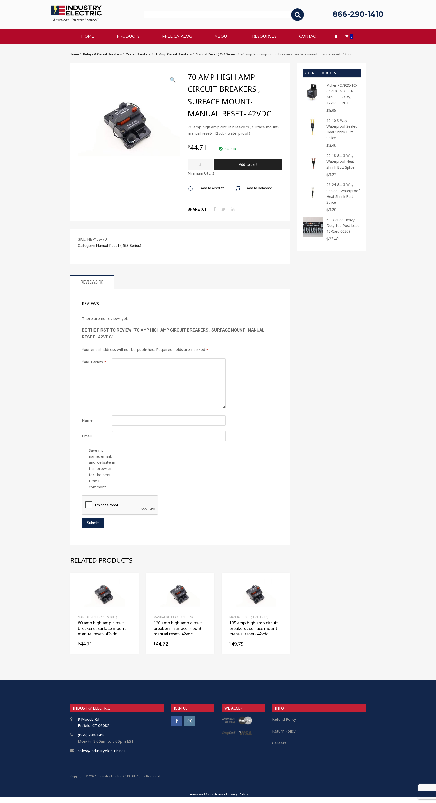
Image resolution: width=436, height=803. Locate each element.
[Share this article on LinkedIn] (232, 209)
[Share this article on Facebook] (213, 209)
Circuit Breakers (138, 54)
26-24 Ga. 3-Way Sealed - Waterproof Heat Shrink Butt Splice (343, 193)
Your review (94, 361)
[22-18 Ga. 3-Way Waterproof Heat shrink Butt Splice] (313, 171)
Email (87, 435)
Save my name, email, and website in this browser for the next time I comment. (102, 468)
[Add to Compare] (130, 591)
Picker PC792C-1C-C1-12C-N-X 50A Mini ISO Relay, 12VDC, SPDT (341, 94)
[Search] (297, 14)
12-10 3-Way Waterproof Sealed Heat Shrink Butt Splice (341, 129)
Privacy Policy (237, 794)
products (128, 36)
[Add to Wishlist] (130, 582)
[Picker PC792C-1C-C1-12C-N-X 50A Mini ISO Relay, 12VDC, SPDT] (313, 101)
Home (74, 54)
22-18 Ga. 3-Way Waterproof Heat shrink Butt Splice (340, 161)
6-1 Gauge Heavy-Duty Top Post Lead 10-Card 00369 (342, 225)
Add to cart (248, 164)
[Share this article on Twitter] (223, 209)
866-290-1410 (358, 14)
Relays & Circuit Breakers (102, 54)
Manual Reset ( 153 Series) (216, 54)
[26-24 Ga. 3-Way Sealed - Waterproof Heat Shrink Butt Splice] (313, 200)
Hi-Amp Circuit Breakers (173, 54)
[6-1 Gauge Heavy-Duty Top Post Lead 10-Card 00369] (313, 235)
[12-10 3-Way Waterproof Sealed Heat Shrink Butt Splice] (313, 136)
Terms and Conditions (205, 794)
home (87, 36)
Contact (308, 36)
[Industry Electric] (76, 20)
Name (87, 420)
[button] (172, 79)
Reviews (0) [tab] (91, 282)
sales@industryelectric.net (101, 750)
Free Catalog (177, 36)
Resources (264, 36)
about (222, 36)
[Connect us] (176, 721)
